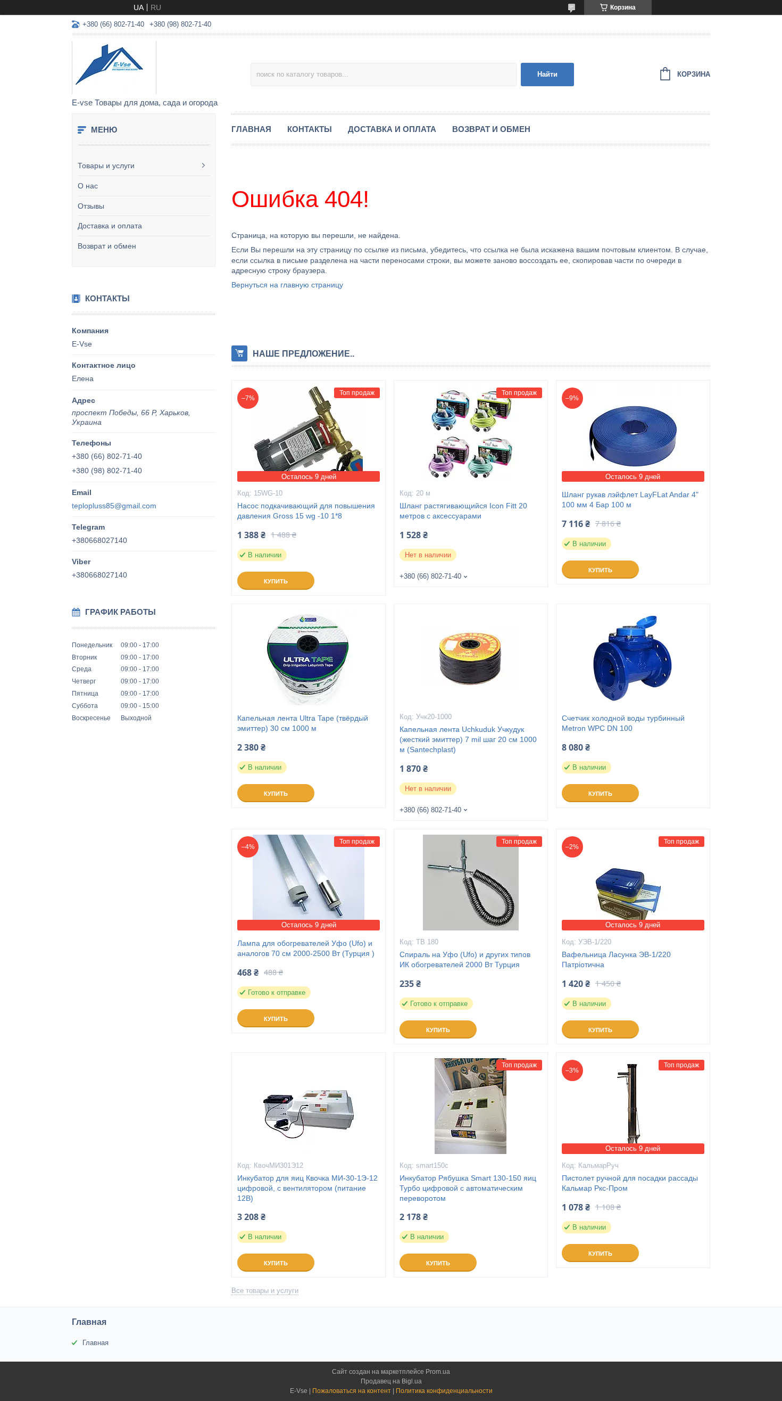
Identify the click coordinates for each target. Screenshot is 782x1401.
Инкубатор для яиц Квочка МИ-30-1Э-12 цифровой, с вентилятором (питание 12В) (307, 1188)
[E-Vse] (161, 67)
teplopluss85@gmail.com (114, 505)
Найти (547, 74)
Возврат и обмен (107, 246)
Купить (276, 581)
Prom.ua (438, 1371)
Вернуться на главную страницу (287, 285)
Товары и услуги (106, 165)
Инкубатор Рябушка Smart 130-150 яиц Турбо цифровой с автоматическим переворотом (468, 1188)
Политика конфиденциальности (444, 1391)
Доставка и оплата (110, 225)
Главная (251, 129)
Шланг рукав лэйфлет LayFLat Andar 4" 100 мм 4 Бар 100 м (630, 499)
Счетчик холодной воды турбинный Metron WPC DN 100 (623, 723)
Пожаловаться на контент (351, 1391)
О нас (88, 186)
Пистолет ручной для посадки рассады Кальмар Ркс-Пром (630, 1183)
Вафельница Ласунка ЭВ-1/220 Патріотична (616, 959)
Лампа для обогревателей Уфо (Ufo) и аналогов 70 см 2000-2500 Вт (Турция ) (306, 948)
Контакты (309, 129)
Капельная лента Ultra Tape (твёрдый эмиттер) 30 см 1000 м (302, 723)
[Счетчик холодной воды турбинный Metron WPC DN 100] (633, 657)
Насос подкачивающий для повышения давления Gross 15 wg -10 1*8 (306, 510)
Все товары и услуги (264, 1291)
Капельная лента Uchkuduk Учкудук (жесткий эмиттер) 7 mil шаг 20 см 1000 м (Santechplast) (468, 739)
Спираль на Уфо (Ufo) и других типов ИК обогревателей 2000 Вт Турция (465, 959)
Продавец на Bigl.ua (391, 1381)
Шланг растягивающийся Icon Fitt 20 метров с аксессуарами (463, 510)
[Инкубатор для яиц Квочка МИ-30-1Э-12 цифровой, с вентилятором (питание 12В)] (308, 1106)
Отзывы (91, 206)
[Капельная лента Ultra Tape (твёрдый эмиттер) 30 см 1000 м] (308, 657)
